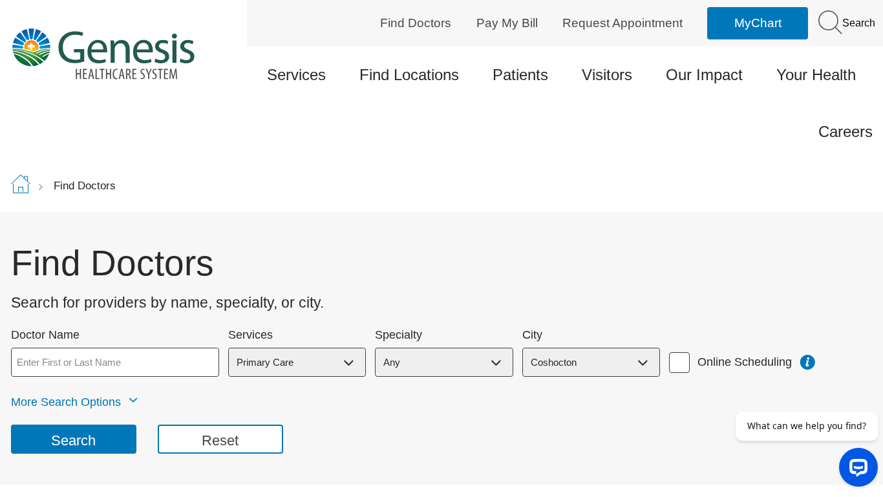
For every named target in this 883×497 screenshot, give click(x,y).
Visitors (607, 74)
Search (857, 22)
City (532, 335)
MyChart (758, 23)
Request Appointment (622, 23)
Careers (845, 131)
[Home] (113, 53)
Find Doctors (415, 23)
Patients (520, 74)
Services (296, 74)
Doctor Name (45, 335)
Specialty (398, 335)
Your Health (816, 74)
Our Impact (704, 74)
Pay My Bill (507, 23)
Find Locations (409, 74)
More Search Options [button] (66, 402)
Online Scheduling (744, 361)
